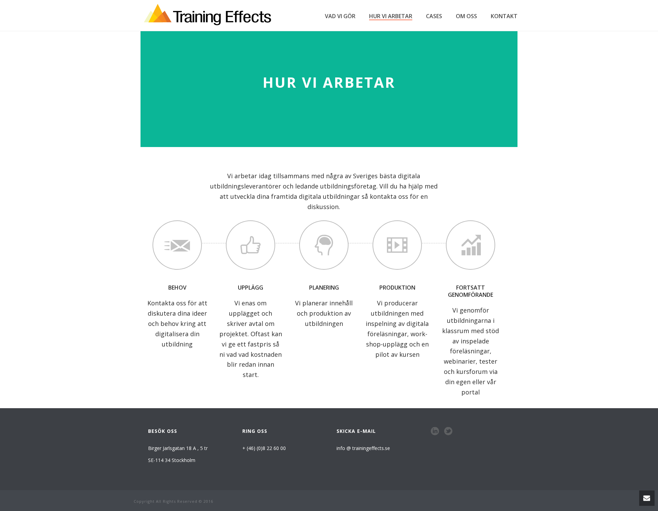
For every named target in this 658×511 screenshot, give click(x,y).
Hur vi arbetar (390, 16)
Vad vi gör (340, 16)
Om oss (466, 16)
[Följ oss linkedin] (435, 431)
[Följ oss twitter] (448, 431)
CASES (434, 16)
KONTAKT (504, 16)
